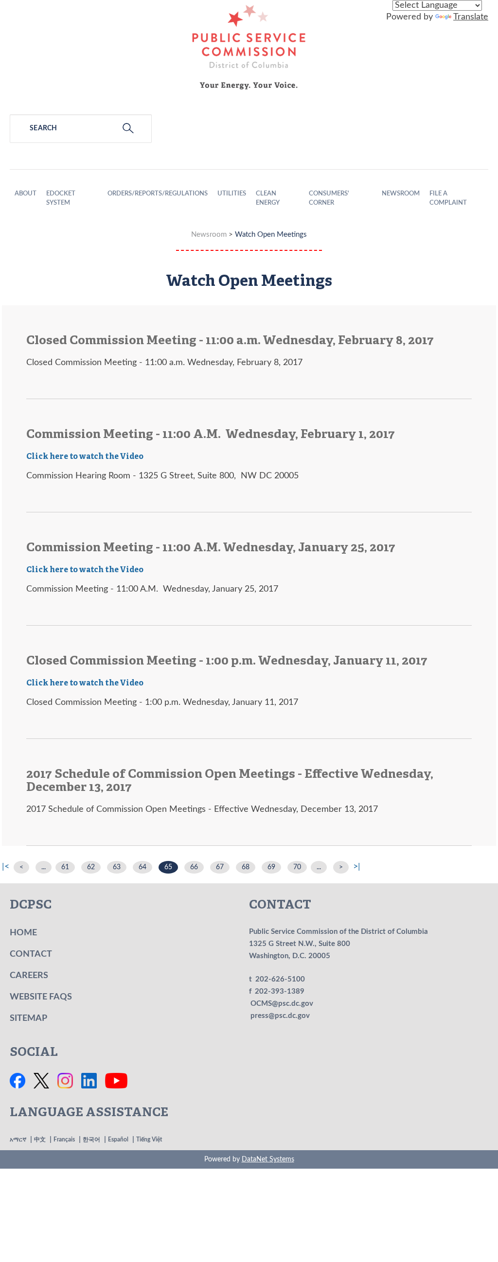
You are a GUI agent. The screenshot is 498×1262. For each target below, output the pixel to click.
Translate (470, 17)
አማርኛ (18, 1139)
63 (117, 867)
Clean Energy (268, 199)
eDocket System (60, 199)
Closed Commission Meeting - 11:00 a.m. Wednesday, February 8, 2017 (230, 341)
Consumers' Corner (329, 199)
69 (271, 867)
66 (194, 867)
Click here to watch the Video (84, 457)
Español (118, 1139)
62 (91, 867)
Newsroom (401, 194)
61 (65, 867)
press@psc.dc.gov (280, 1015)
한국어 (91, 1139)
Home (23, 933)
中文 (40, 1139)
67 (220, 867)
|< (5, 866)
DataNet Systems (268, 1159)
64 (142, 867)
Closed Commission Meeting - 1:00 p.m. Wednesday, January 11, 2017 (226, 661)
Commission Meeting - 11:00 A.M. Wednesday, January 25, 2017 (210, 548)
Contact (31, 954)
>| (356, 866)
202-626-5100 (280, 979)
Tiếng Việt (149, 1139)
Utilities (231, 194)
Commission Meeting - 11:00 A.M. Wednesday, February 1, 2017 (210, 434)
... (43, 867)
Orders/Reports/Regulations (157, 194)
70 (297, 867)
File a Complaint (448, 199)
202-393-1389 (279, 991)
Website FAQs (41, 997)
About (25, 194)
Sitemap (28, 1018)
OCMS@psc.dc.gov (281, 1003)
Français (64, 1139)
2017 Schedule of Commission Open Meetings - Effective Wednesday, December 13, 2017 (229, 781)
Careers (29, 975)
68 (245, 867)
